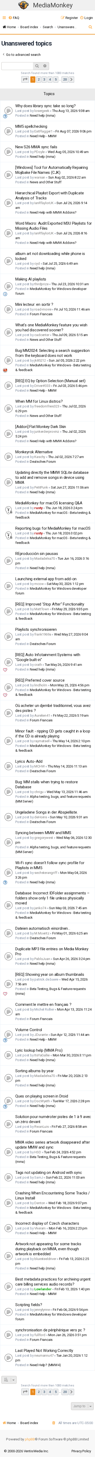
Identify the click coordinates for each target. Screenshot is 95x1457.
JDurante (41, 1035)
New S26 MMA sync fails (36, 147)
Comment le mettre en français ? (43, 1004)
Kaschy (39, 457)
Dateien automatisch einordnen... (42, 928)
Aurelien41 (42, 715)
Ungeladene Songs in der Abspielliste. (46, 812)
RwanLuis (41, 1127)
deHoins (40, 817)
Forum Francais (41, 314)
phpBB (30, 1439)
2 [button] (39, 79)
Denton (39, 1203)
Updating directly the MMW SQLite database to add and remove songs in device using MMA (52, 477)
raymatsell (41, 741)
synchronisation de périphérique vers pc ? (50, 1330)
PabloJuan (42, 959)
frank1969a (42, 634)
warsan (39, 177)
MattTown (41, 609)
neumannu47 (43, 1355)
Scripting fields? (28, 1304)
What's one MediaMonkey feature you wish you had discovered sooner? (51, 327)
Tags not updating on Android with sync (48, 1172)
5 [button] (56, 79)
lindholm (40, 685)
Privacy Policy (81, 1451)
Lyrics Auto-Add (28, 761)
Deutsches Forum (43, 462)
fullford (39, 1335)
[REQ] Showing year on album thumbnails (49, 974)
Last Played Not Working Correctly (44, 1350)
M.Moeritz (41, 933)
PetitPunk (41, 487)
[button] (25, 79)
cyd (37, 263)
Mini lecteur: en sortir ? (34, 304)
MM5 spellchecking (31, 126)
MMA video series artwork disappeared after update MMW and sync (52, 1145)
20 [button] (65, 79)
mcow (39, 584)
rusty (38, 508)
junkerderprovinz (46, 432)
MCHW (39, 766)
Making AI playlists (30, 279)
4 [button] (50, 79)
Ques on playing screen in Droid (41, 1096)
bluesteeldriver (45, 1259)
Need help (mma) (42, 115)
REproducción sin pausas (36, 553)
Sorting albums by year (34, 1071)
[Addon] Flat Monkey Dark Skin (40, 426)
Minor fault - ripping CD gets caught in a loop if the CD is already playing (52, 734)
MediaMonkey (53, 5)
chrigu (39, 792)
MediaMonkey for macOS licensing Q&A (48, 503)
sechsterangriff (45, 873)
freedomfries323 (46, 406)
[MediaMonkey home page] (23, 5)
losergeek (41, 111)
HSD (37, 1152)
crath (38, 665)
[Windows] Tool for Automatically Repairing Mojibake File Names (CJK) (51, 170)
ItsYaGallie (42, 1055)
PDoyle (39, 152)
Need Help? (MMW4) (45, 1365)
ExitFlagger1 (43, 131)
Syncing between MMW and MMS (43, 832)
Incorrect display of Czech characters (47, 1223)
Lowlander (42, 1289)
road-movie (42, 309)
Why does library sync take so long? (45, 106)
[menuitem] (13, 18)
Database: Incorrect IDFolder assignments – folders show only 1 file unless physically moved (52, 898)
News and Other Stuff (45, 182)
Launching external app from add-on (46, 579)
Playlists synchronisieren (36, 629)
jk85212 (40, 360)
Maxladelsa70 (44, 558)
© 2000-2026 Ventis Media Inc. (26, 1451)
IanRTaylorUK (44, 203)
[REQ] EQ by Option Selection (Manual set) (50, 380)
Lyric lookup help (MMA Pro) (39, 1050)
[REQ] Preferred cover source (39, 680)
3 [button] (44, 79)
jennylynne (42, 1310)
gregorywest (43, 838)
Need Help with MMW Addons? (53, 212)
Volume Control (28, 1029)
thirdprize (41, 284)
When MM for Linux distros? (39, 401)
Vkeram (40, 1228)
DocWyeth (42, 1101)
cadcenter (41, 335)
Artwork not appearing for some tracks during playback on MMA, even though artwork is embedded (48, 1249)
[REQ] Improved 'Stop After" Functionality (49, 604)
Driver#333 (42, 386)
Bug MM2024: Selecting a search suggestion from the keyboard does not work (52, 353)
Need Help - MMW (43, 136)
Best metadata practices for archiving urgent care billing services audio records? (53, 1282)
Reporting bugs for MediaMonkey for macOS (53, 528)
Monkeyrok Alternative (34, 452)
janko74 (40, 908)
